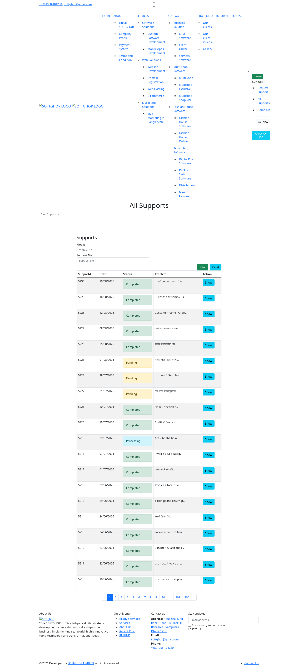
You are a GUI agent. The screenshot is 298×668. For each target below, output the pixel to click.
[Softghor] (46, 619)
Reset (215, 267)
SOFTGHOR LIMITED (81, 663)
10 (163, 597)
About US (125, 627)
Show (208, 282)
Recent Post (127, 631)
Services (124, 623)
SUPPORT (257, 81)
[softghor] (68, 106)
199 (178, 597)
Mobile (81, 244)
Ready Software (129, 619)
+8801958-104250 (51, 4)
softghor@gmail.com (78, 4)
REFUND (124, 635)
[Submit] (189, 626)
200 (187, 597)
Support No (84, 255)
